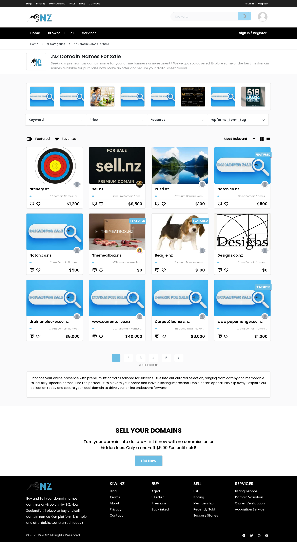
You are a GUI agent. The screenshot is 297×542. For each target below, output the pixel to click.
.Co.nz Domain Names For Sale (256, 196)
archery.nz (39, 189)
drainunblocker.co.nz (49, 321)
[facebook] (244, 535)
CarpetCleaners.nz (172, 321)
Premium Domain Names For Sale (132, 196)
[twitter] (251, 535)
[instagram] (259, 535)
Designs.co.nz (230, 255)
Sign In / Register (253, 33)
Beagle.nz (164, 255)
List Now (148, 460)
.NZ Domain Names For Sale (91, 44)
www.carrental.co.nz (111, 321)
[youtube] (267, 535)
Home (34, 44)
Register (263, 3)
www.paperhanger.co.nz (240, 321)
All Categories (55, 44)
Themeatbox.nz (106, 255)
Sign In (249, 3)
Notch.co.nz (228, 189)
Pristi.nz (162, 189)
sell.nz (97, 189)
